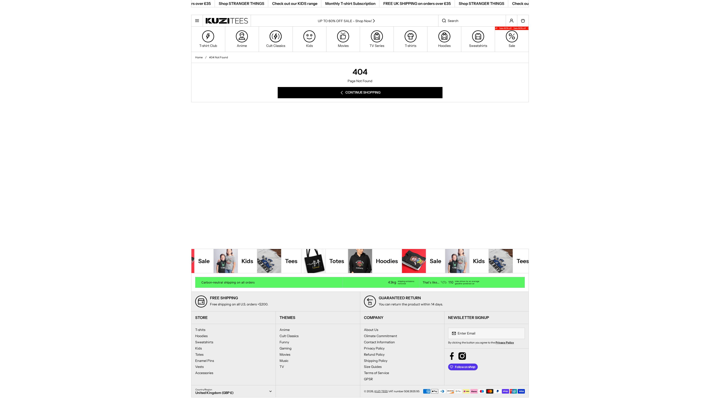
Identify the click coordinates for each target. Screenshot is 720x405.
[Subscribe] (519, 333)
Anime (285, 330)
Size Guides (373, 367)
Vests (199, 367)
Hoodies (201, 336)
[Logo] (227, 20)
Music (284, 361)
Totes (199, 354)
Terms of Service (376, 373)
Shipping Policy (375, 361)
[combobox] (472, 20)
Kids (198, 348)
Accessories (204, 373)
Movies (285, 354)
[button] (523, 20)
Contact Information (379, 342)
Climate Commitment (380, 336)
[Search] (442, 20)
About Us (371, 330)
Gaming (286, 348)
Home (199, 57)
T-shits (200, 330)
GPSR (368, 379)
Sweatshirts (204, 342)
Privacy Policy (374, 348)
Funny (284, 342)
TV (282, 367)
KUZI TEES (381, 391)
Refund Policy (374, 354)
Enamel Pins (204, 361)
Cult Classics (289, 336)
